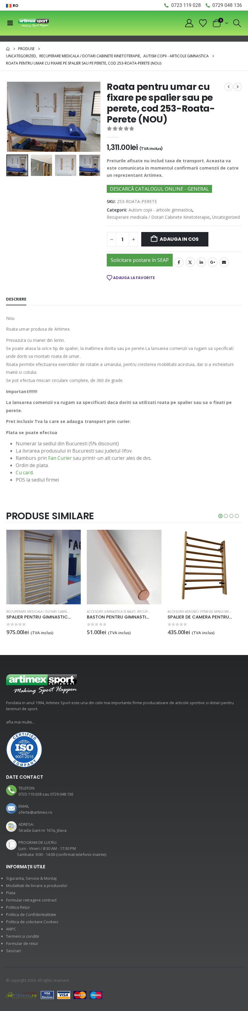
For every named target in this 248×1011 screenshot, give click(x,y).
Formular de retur (22, 943)
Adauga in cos (179, 239)
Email (224, 262)
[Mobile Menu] (10, 23)
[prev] (228, 87)
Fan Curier (60, 458)
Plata (10, 892)
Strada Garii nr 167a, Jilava (42, 830)
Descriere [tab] (16, 299)
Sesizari (13, 950)
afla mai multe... (20, 722)
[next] (237, 87)
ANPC (11, 929)
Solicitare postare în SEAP (140, 260)
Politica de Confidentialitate (31, 914)
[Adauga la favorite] (77, 612)
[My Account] (189, 23)
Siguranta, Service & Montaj (31, 878)
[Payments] (54, 994)
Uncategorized (226, 217)
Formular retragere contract (31, 900)
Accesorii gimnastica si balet (111, 611)
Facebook (179, 262)
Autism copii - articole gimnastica (160, 210)
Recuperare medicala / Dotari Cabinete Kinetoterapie (158, 217)
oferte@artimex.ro (35, 812)
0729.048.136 (61, 794)
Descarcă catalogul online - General (159, 189)
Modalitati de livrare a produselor (36, 885)
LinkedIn (201, 262)
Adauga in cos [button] (70, 539)
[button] (237, 23)
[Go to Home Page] (8, 48)
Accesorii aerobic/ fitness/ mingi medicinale (205, 611)
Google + (212, 262)
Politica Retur (18, 907)
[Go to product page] (43, 567)
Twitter (190, 262)
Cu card (24, 472)
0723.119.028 (29, 794)
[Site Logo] (33, 23)
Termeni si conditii (22, 936)
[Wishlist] (203, 23)
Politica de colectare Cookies (32, 921)
